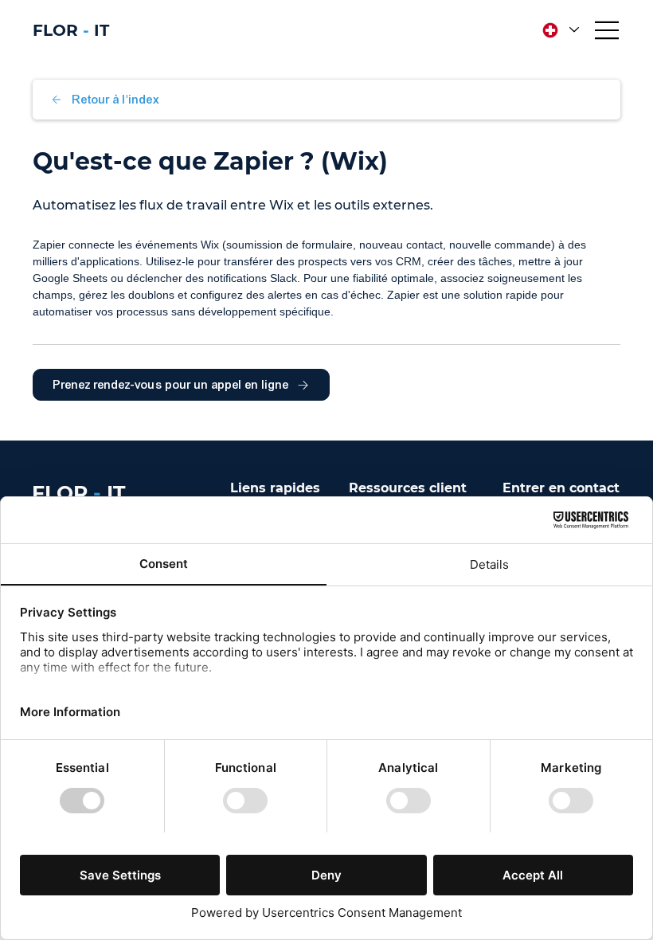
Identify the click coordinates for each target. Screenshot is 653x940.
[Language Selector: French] (559, 30)
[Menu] (607, 30)
